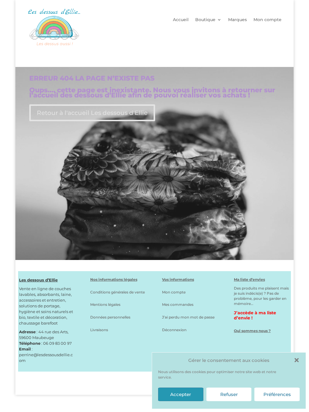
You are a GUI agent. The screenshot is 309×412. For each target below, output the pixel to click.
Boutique (205, 19)
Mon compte (267, 19)
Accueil (181, 19)
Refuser (229, 394)
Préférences (277, 394)
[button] (297, 360)
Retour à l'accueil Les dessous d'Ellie (92, 112)
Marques (237, 19)
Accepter (180, 394)
